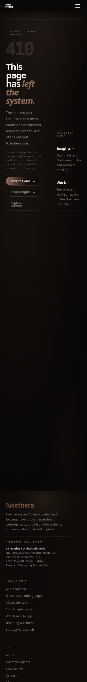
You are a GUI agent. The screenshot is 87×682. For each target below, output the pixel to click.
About (10, 655)
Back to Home (23, 181)
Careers (11, 675)
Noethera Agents (18, 662)
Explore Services (24, 204)
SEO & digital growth (20, 609)
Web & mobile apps (20, 616)
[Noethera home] (19, 6)
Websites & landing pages (24, 596)
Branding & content (20, 623)
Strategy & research (20, 630)
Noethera (20, 505)
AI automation (16, 589)
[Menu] (77, 6)
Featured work (16, 669)
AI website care (17, 602)
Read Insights (23, 192)
